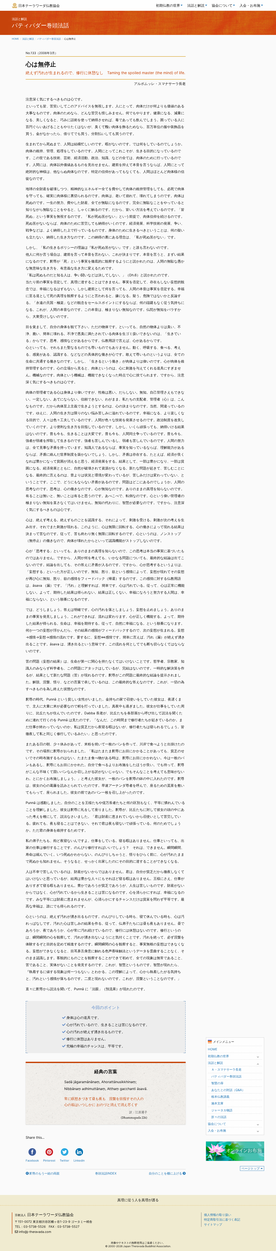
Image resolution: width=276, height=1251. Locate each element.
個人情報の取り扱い (217, 1215)
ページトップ (251, 1168)
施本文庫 (217, 1103)
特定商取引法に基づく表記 (222, 1219)
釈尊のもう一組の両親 (44, 1173)
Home (15, 38)
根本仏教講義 (220, 1096)
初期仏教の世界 (168, 5)
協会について (222, 5)
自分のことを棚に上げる (165, 1173)
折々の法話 (218, 1117)
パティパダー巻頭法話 (49, 38)
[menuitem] (168, 5)
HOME (212, 1049)
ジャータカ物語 (221, 1110)
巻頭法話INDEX (105, 1173)
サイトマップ (213, 1224)
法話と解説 (195, 5)
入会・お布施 (250, 5)
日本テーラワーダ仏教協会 (39, 5)
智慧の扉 (217, 1083)
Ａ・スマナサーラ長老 (226, 1069)
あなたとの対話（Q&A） (228, 1090)
